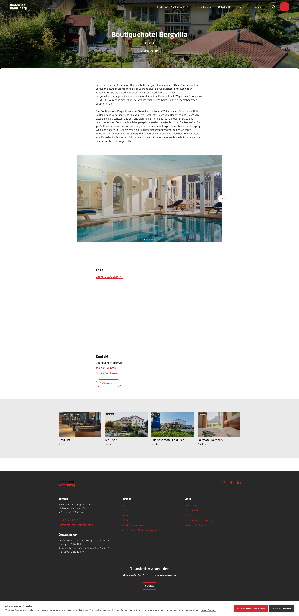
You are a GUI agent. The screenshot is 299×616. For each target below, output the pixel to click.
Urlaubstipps (204, 7)
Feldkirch (126, 520)
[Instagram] (224, 482)
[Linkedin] (239, 482)
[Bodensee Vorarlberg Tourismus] (18, 7)
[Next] (222, 199)
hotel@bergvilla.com (107, 373)
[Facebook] (231, 482)
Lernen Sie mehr (208, 610)
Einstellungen (281, 608)
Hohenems (127, 515)
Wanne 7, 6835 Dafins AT (109, 277)
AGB (187, 515)
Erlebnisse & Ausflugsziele (171, 7)
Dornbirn (126, 510)
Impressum (191, 505)
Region (257, 7)
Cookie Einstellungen (196, 525)
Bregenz (126, 505)
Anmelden (149, 586)
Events (242, 7)
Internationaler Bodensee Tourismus (141, 530)
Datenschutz (191, 510)
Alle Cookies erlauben (251, 608)
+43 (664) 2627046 (106, 367)
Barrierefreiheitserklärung (199, 520)
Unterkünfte (224, 7)
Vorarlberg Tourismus (133, 525)
